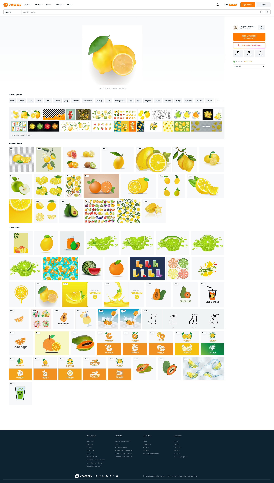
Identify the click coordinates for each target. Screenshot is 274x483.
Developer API (92, 457)
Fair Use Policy (193, 476)
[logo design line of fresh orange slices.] (19, 319)
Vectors (27, 5)
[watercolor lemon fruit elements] (73, 186)
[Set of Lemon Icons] (171, 186)
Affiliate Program (121, 447)
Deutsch (177, 450)
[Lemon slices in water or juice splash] (203, 368)
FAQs (145, 441)
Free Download (249, 36)
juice (109, 101)
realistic (188, 101)
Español (176, 444)
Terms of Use (172, 476)
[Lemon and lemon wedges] (138, 186)
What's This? (248, 61)
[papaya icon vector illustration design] (144, 368)
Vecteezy (90, 444)
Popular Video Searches (123, 457)
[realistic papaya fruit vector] (83, 343)
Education (90, 454)
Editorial (59, 5)
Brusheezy (90, 441)
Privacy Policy (182, 476)
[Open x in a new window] (114, 476)
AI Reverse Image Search (96, 460)
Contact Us (147, 444)
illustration (87, 101)
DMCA (117, 444)
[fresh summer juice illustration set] (41, 319)
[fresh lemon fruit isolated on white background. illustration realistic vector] (211, 159)
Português (177, 447)
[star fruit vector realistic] (154, 211)
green (158, 101)
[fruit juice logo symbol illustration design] (212, 294)
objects (209, 101)
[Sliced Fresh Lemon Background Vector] (20, 211)
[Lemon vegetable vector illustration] (153, 159)
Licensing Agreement (122, 441)
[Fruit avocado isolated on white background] (71, 211)
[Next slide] (221, 100)
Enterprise (90, 450)
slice (130, 101)
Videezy (89, 447)
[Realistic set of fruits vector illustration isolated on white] (81, 159)
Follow (261, 29)
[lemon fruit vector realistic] (48, 294)
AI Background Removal (95, 463)
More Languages (180, 456)
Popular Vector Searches (124, 450)
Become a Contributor (151, 454)
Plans (226, 5)
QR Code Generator (94, 466)
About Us (146, 447)
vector (57, 101)
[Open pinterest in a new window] (107, 476)
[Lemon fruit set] (45, 211)
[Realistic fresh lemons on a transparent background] (21, 159)
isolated (168, 101)
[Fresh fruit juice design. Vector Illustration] (147, 268)
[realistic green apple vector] (20, 186)
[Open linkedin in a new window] (103, 476)
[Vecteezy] (12, 5)
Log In (263, 5)
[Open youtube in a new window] (117, 476)
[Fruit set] (100, 211)
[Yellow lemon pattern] (128, 211)
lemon (21, 101)
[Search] (261, 12)
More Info (238, 67)
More (69, 5)
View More (206, 126)
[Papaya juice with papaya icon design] (72, 243)
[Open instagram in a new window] (100, 476)
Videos (48, 5)
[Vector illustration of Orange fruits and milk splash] (108, 319)
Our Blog (146, 450)
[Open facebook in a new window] (96, 476)
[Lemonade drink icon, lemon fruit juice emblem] (208, 268)
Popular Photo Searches (123, 454)
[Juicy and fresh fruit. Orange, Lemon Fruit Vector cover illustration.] (21, 243)
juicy (66, 101)
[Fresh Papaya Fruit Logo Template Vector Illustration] (158, 294)
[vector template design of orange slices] (21, 343)
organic (148, 101)
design (178, 101)
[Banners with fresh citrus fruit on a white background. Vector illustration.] (21, 294)
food (30, 101)
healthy (99, 101)
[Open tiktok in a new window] (110, 476)
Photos (38, 5)
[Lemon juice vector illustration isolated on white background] (85, 319)
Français (177, 454)
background (119, 101)
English (176, 441)
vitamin (76, 101)
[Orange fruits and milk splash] (130, 319)
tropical (199, 101)
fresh (39, 101)
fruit (12, 101)
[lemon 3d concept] (118, 159)
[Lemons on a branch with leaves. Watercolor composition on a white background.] (184, 159)
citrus (48, 101)
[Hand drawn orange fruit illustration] (101, 186)
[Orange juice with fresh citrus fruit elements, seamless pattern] (60, 268)
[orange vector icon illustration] (52, 343)
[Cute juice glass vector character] (20, 393)
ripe (138, 101)
